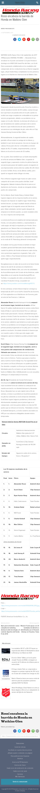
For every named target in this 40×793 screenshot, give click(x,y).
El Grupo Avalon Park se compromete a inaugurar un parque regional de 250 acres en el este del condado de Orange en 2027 (26, 671)
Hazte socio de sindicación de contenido (20, 768)
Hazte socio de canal (20, 771)
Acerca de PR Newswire (20, 762)
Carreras (20, 774)
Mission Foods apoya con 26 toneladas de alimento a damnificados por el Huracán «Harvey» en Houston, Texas (30, 629)
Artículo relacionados (8, 640)
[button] (37, 2)
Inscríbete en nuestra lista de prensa (20, 750)
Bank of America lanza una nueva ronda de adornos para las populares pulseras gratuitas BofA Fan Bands (25, 681)
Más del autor (6, 643)
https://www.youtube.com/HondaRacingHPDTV (18, 283)
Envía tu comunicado (20, 781)
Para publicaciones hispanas (20, 756)
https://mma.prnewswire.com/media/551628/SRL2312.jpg (20, 605)
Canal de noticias (20, 747)
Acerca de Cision (20, 765)
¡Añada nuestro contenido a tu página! (20, 753)
